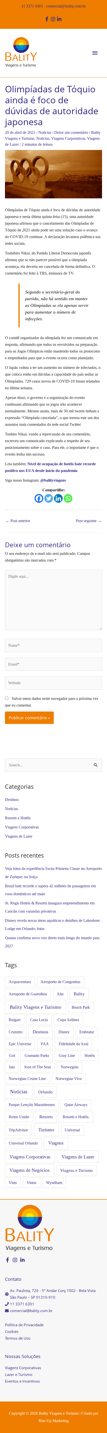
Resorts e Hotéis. (76, 1116)
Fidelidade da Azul (73, 1044)
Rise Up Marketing (54, 1420)
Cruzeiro (15, 1032)
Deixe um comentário (71, 132)
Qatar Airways (75, 1104)
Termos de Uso (17, 1338)
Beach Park (81, 1007)
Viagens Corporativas (68, 138)
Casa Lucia (39, 1020)
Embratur (86, 1032)
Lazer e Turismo (18, 1374)
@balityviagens (53, 480)
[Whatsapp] (68, 498)
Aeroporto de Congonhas (60, 982)
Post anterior (17, 520)
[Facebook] (39, 498)
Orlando (45, 1092)
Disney (64, 1032)
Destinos (12, 799)
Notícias (44, 132)
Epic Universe (20, 1044)
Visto (13, 1183)
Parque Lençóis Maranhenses (32, 1105)
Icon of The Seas (37, 1067)
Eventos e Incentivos (22, 1381)
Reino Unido (19, 1117)
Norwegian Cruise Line (27, 1078)
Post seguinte (89, 520)
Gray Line (67, 1055)
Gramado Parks (37, 1055)
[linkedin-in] (60, 19)
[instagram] (54, 19)
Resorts (46, 1116)
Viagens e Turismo (76, 1170)
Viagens (55, 1143)
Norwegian (69, 1067)
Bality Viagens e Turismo (35, 1007)
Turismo (46, 1129)
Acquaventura (20, 982)
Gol (12, 1055)
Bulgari (14, 1020)
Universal (72, 1130)
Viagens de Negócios (29, 1170)
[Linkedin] (58, 498)
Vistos (31, 1183)
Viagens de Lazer (18, 836)
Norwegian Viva (68, 1078)
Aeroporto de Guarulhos (28, 994)
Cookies (11, 1331)
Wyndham (54, 1183)
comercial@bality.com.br (66, 6)
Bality (79, 993)
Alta (60, 994)
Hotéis (90, 1055)
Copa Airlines (68, 1020)
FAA (45, 1043)
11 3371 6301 (32, 6)
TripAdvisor (18, 1130)
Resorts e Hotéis (18, 818)
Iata (12, 1067)
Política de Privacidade (24, 1324)
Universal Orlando (23, 1143)
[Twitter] (48, 498)
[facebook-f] (47, 19)
